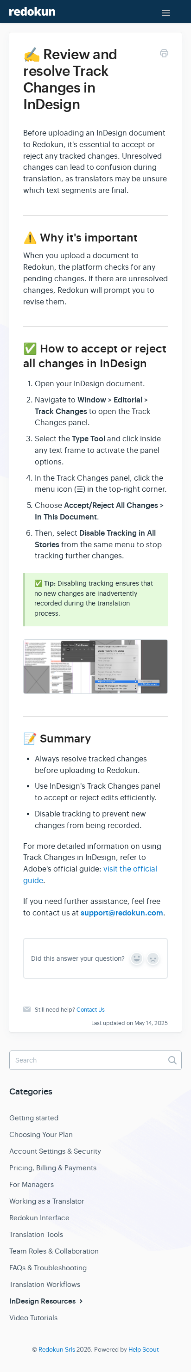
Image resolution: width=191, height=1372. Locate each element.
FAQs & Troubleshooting (48, 1267)
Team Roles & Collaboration (54, 1251)
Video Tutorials (33, 1317)
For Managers (31, 1184)
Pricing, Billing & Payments (52, 1167)
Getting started (33, 1117)
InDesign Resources (43, 1301)
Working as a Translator (46, 1201)
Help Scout (143, 1349)
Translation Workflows (44, 1284)
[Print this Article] (164, 55)
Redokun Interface (39, 1217)
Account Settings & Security (55, 1151)
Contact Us (90, 1010)
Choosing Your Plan (41, 1134)
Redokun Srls (56, 1349)
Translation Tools (36, 1234)
